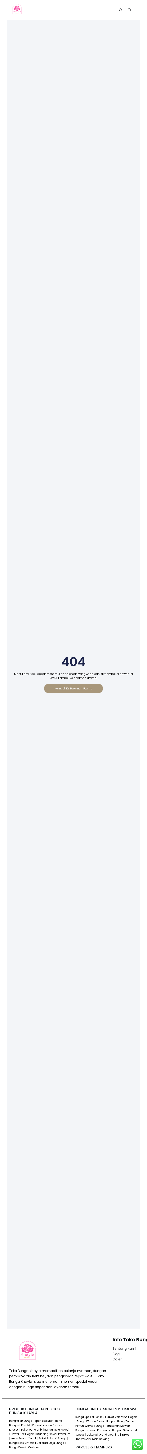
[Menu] (138, 10)
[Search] (120, 9)
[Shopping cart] (129, 9)
